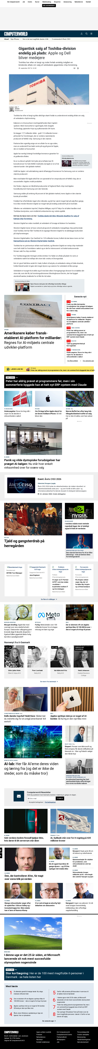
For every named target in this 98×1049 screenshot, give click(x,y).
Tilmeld (60, 798)
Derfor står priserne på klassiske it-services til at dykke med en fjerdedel (72, 993)
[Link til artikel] (33, 311)
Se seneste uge (48, 1021)
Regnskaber (69, 521)
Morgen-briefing (10, 622)
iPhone (37, 409)
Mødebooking (46, 2)
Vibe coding (75, 328)
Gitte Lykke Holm (14, 670)
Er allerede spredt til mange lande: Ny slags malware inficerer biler (28, 993)
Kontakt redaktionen (43, 1042)
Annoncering (68, 2)
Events (30, 2)
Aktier (68, 409)
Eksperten (57, 2)
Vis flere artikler (72, 361)
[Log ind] (81, 34)
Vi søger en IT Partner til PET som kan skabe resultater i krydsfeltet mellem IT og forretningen (60, 584)
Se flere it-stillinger (48, 599)
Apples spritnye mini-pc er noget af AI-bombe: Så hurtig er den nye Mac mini (29, 1007)
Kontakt (88, 2)
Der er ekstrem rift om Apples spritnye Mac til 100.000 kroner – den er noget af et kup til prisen (30, 1000)
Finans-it (53, 835)
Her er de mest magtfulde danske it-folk (35, 39)
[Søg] (86, 34)
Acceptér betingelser (36, 802)
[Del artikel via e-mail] (75, 68)
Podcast (39, 1034)
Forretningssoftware (11, 713)
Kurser (37, 2)
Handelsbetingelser (83, 1039)
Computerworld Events (64, 1034)
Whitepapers (61, 1039)
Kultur (73, 341)
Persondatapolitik (83, 1032)
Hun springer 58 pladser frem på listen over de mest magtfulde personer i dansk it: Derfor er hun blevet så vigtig (73, 1014)
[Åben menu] (91, 34)
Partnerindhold (62, 1037)
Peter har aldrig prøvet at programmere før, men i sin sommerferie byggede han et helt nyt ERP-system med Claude (73, 1007)
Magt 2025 (10, 969)
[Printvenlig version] (78, 68)
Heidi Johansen (83, 670)
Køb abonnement (49, 5)
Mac (67, 622)
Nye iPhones (15, 39)
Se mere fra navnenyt (48, 681)
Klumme (74, 301)
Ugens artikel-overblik (43, 1032)
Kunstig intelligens (11, 760)
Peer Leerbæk (37, 670)
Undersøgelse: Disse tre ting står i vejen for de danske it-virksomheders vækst (79, 355)
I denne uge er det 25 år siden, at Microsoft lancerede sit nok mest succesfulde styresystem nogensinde (73, 1000)
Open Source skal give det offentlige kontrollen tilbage (48, 284)
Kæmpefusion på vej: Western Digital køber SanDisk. (34, 241)
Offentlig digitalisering (68, 158)
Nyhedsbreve (79, 2)
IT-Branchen (75, 350)
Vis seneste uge (88, 361)
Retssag (38, 622)
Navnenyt (39, 1039)
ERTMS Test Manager (14, 573)
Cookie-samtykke (83, 1034)
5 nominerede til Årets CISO (61, 39)
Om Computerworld (13, 2)
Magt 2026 (68, 744)
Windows (7, 952)
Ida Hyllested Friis (60, 670)
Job (23, 2)
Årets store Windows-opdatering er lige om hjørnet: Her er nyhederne (28, 1014)
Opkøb (6, 329)
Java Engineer (34, 575)
